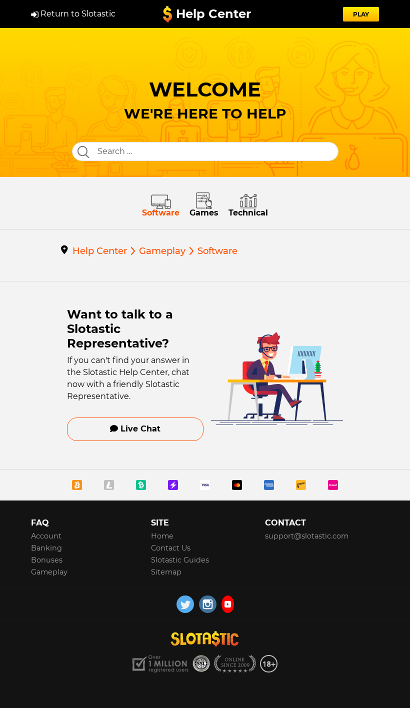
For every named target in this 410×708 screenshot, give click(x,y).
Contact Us (170, 548)
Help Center (213, 13)
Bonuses (46, 560)
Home (162, 536)
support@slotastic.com (306, 536)
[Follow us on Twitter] (185, 604)
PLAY (361, 14)
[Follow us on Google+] (227, 604)
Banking (46, 548)
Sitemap (166, 572)
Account (46, 536)
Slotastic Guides (180, 560)
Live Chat (139, 429)
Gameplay (49, 572)
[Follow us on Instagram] (207, 604)
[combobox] (205, 151)
